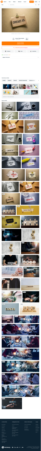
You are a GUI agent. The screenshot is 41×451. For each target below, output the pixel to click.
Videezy (3, 427)
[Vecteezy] (2, 2)
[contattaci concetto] (29, 308)
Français (36, 430)
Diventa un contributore (26, 429)
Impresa (3, 428)
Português (36, 427)
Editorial (19, 1)
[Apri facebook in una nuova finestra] (12, 446)
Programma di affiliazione (14, 427)
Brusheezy (3, 423)
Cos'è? (9, 54)
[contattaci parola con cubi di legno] (7, 319)
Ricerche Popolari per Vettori (15, 430)
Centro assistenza (27, 423)
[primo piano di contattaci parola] (28, 209)
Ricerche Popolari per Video (15, 435)
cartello (4, 79)
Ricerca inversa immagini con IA (4, 435)
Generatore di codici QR (4, 441)
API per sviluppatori (4, 432)
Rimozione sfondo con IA (4, 439)
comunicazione (32, 79)
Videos (14, 1)
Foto (9, 1)
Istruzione (3, 430)
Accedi (36, 1)
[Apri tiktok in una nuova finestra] (19, 446)
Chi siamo (26, 427)
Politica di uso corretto (34, 447)
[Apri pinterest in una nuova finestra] (17, 446)
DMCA (13, 425)
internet (15, 79)
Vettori (5, 1)
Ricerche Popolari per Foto (15, 432)
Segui (27, 39)
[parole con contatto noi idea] (27, 105)
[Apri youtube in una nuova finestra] (22, 446)
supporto (9, 79)
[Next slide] (36, 80)
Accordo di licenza (15, 423)
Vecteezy (3, 425)
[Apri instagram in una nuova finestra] (14, 446)
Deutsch (36, 428)
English (36, 423)
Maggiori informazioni (6, 56)
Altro (36, 431)
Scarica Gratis (20, 43)
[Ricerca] (35, 4)
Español (36, 425)
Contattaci (26, 425)
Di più (25, 1)
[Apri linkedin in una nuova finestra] (15, 446)
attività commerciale (23, 79)
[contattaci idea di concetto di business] (9, 105)
